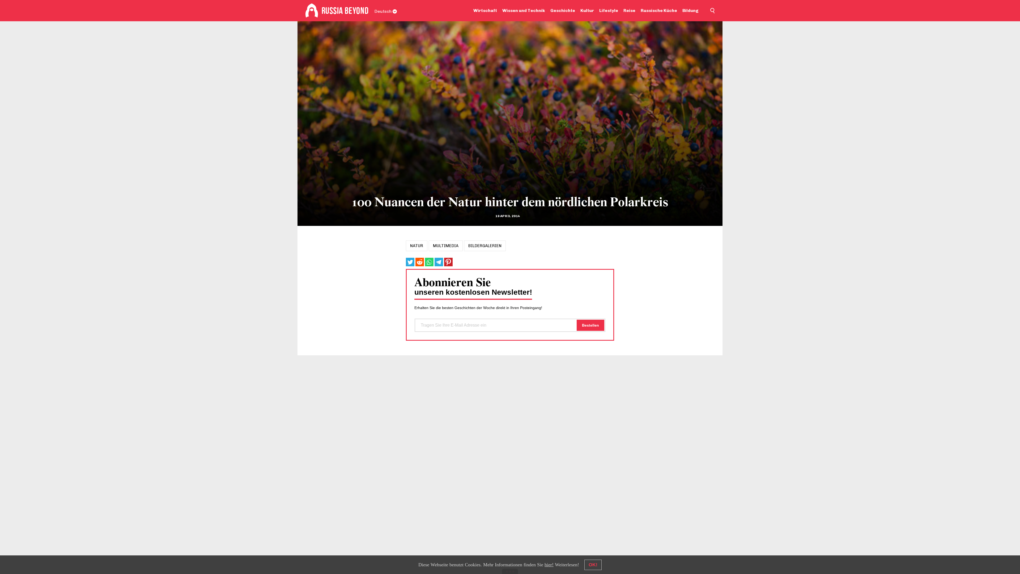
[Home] (311, 10)
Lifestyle (608, 10)
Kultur (587, 10)
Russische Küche (659, 10)
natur (416, 245)
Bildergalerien (485, 245)
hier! (549, 564)
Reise (629, 10)
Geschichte (562, 10)
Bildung (690, 10)
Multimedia (445, 245)
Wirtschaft (485, 10)
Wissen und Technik (523, 10)
